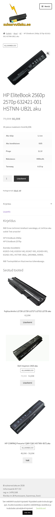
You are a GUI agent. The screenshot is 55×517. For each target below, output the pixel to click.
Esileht (8, 33)
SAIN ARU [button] (27, 513)
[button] (48, 53)
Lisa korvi (21, 178)
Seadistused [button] (41, 508)
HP (20, 33)
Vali (27, 460)
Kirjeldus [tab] (7, 203)
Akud (15, 33)
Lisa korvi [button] (27, 322)
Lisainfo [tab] (6, 211)
